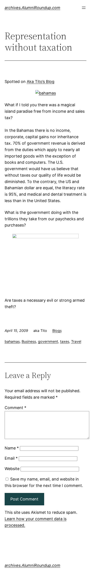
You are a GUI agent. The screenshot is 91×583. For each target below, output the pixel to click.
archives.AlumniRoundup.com (32, 7)
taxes (64, 341)
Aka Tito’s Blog (40, 81)
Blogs (57, 330)
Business (29, 341)
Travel (76, 341)
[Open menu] (83, 7)
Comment (15, 407)
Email (11, 458)
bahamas (12, 341)
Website (12, 468)
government (48, 341)
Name (12, 448)
